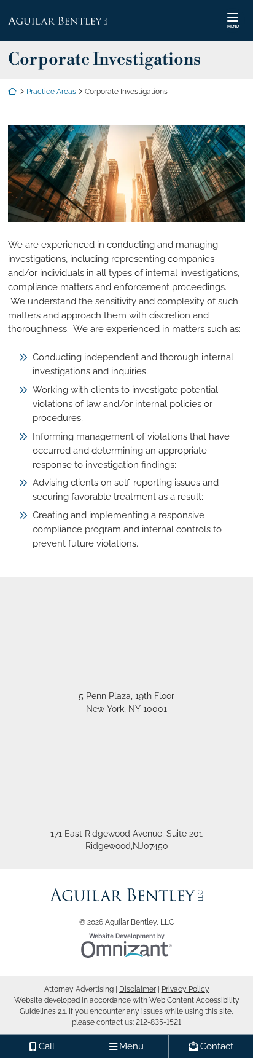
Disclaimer (137, 989)
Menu (233, 26)
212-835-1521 (158, 1022)
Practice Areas (51, 91)
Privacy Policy (185, 989)
